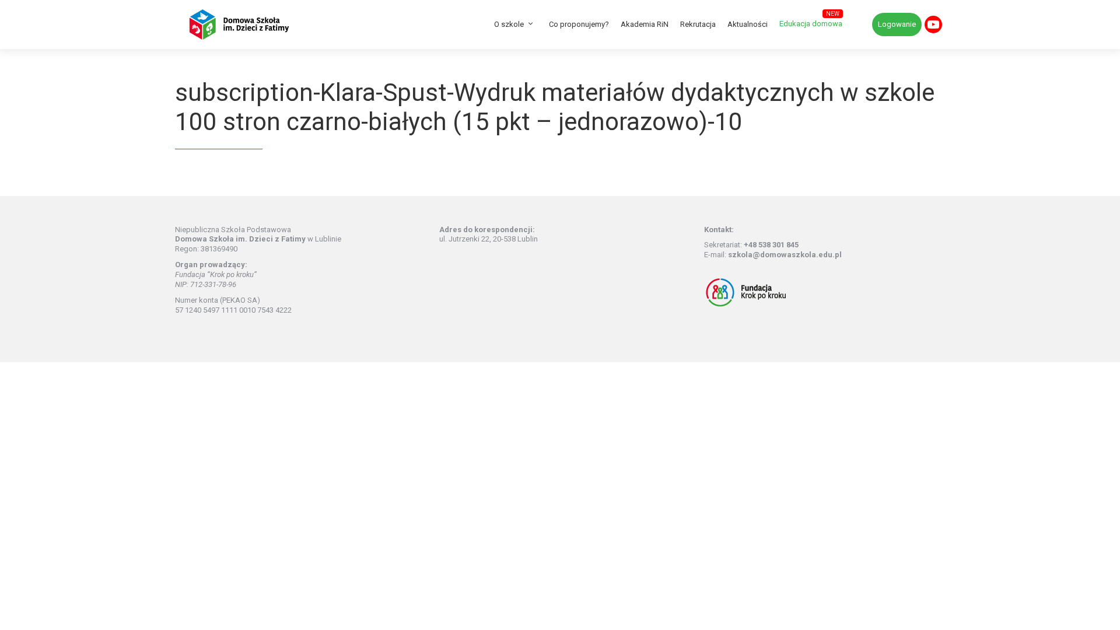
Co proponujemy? (579, 24)
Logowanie (897, 24)
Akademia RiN (644, 24)
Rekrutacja (698, 24)
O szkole (509, 24)
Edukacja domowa (810, 23)
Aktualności (747, 24)
